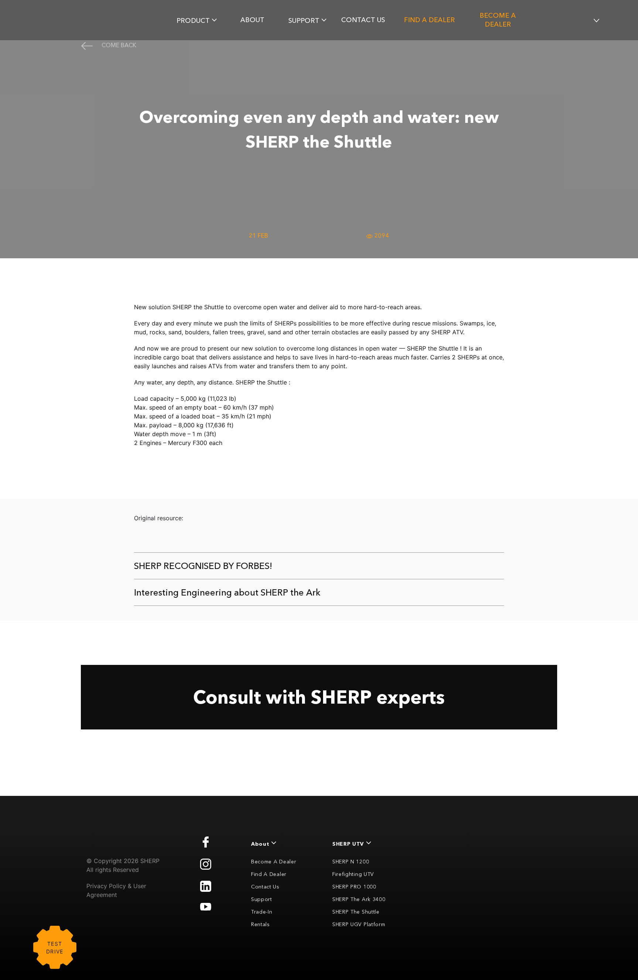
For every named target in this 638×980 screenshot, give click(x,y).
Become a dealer (498, 19)
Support (261, 899)
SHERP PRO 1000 (354, 886)
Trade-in (261, 911)
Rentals (260, 924)
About (252, 20)
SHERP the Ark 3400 (358, 899)
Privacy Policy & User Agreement (116, 890)
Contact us (363, 20)
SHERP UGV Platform (358, 924)
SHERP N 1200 (350, 861)
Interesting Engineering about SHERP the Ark (227, 592)
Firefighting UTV (353, 874)
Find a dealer (429, 20)
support (303, 21)
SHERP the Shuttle (356, 911)
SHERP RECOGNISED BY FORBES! (203, 565)
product (193, 21)
